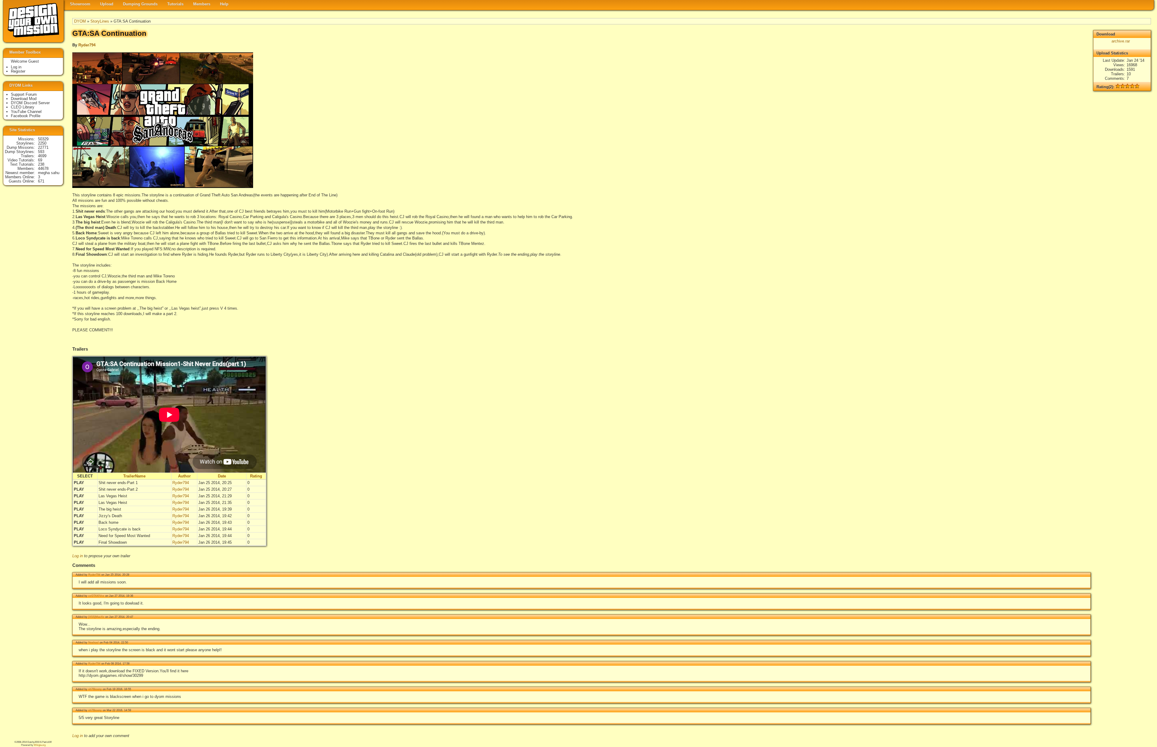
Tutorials (175, 4)
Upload (106, 4)
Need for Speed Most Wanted (124, 535)
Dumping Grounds (140, 4)
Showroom (80, 4)
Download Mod (23, 98)
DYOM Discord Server (30, 103)
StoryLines (99, 21)
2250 (42, 143)
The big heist (110, 509)
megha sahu (48, 172)
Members (201, 4)
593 (41, 151)
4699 (42, 156)
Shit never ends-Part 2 (118, 489)
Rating (256, 476)
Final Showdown (113, 542)
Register (18, 71)
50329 (43, 139)
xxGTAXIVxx (96, 595)
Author (184, 476)
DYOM (80, 21)
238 (41, 164)
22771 (43, 147)
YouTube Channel (26, 111)
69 (40, 160)
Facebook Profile (25, 116)
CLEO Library (22, 107)
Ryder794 (87, 45)
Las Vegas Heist (113, 496)
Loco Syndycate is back (120, 529)
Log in (77, 556)
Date (222, 476)
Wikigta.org (39, 745)
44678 (43, 168)
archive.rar (1121, 41)
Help (224, 4)
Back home (108, 522)
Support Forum (24, 94)
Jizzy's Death (110, 516)
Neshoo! (93, 642)
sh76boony (95, 689)
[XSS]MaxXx (96, 616)
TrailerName (134, 476)
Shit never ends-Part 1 (118, 482)
